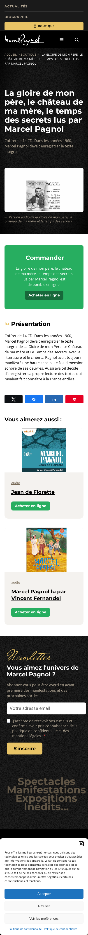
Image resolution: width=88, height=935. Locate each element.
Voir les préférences (44, 918)
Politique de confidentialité (25, 929)
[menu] (61, 39)
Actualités (16, 6)
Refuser (44, 906)
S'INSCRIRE (25, 748)
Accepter (44, 894)
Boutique (46, 26)
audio (15, 483)
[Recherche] (76, 39)
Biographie (16, 17)
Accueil (11, 54)
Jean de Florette (33, 492)
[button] (81, 844)
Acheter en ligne (44, 295)
